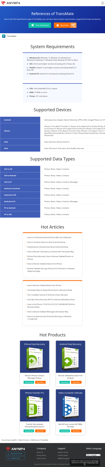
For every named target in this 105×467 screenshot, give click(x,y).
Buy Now (40, 382)
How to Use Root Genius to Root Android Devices (46, 242)
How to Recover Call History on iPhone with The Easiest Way (50, 252)
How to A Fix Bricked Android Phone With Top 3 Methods (49, 237)
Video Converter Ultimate (70, 392)
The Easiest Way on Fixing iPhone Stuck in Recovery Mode (49, 290)
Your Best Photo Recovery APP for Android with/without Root (51, 299)
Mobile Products (23, 440)
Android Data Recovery (70, 344)
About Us (40, 452)
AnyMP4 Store (15, 458)
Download (29, 382)
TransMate (11, 36)
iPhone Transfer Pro (34, 392)
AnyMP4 (14, 440)
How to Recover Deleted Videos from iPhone (44, 264)
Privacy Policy (41, 455)
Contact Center (63, 455)
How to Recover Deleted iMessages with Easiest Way (47, 312)
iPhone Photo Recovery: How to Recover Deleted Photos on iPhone (50, 257)
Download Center (16, 454)
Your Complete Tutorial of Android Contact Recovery (47, 295)
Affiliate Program (63, 458)
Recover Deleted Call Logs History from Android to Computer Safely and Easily (51, 269)
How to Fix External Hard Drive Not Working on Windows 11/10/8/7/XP (49, 317)
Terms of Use (41, 458)
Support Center (63, 452)
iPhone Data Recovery (34, 344)
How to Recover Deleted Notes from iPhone (44, 285)
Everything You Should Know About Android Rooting (47, 247)
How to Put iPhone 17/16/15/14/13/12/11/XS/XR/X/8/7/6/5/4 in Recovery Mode (51, 305)
